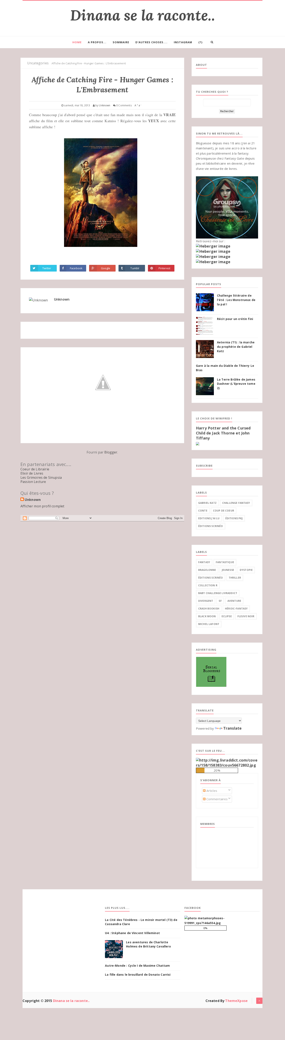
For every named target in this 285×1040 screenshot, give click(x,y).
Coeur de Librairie (34, 469)
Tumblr (134, 268)
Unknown (61, 299)
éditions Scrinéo (210, 526)
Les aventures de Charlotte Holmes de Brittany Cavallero (148, 944)
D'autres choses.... (151, 42)
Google (105, 268)
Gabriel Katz (207, 503)
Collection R (207, 585)
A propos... (97, 42)
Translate (232, 728)
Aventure (234, 601)
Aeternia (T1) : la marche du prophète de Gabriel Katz (236, 346)
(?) (200, 42)
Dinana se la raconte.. (142, 15)
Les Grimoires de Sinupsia (41, 477)
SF (220, 601)
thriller (235, 577)
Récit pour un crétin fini (235, 319)
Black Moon (207, 616)
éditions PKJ (234, 518)
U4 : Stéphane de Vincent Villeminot (132, 933)
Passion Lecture (33, 481)
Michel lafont (208, 624)
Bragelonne (207, 570)
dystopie (246, 570)
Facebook (76, 268)
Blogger (110, 452)
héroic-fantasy (236, 608)
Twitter (46, 268)
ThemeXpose (236, 1000)
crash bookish (208, 608)
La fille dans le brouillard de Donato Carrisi (137, 975)
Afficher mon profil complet (42, 506)
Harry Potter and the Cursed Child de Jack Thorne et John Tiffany (223, 433)
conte (202, 510)
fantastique (225, 562)
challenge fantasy (236, 503)
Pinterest (164, 268)
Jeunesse (228, 570)
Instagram (183, 42)
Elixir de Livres (31, 473)
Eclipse (227, 616)
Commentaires (217, 799)
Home (77, 42)
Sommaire (121, 42)
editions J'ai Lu (209, 518)
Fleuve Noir (246, 616)
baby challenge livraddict (217, 593)
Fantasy (204, 562)
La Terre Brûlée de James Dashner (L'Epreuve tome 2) (236, 384)
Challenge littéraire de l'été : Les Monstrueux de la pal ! (236, 300)
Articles (211, 791)
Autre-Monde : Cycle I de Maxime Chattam (137, 966)
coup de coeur (223, 510)
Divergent (205, 601)
